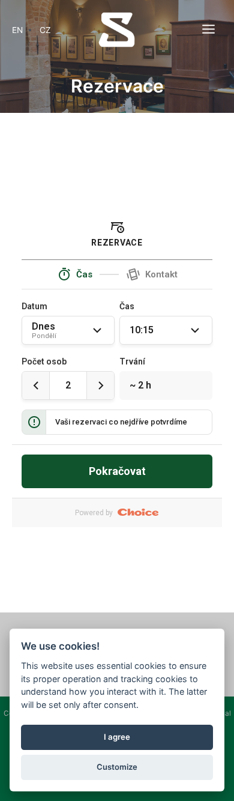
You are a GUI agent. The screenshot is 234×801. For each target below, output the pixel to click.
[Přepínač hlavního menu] (209, 29)
